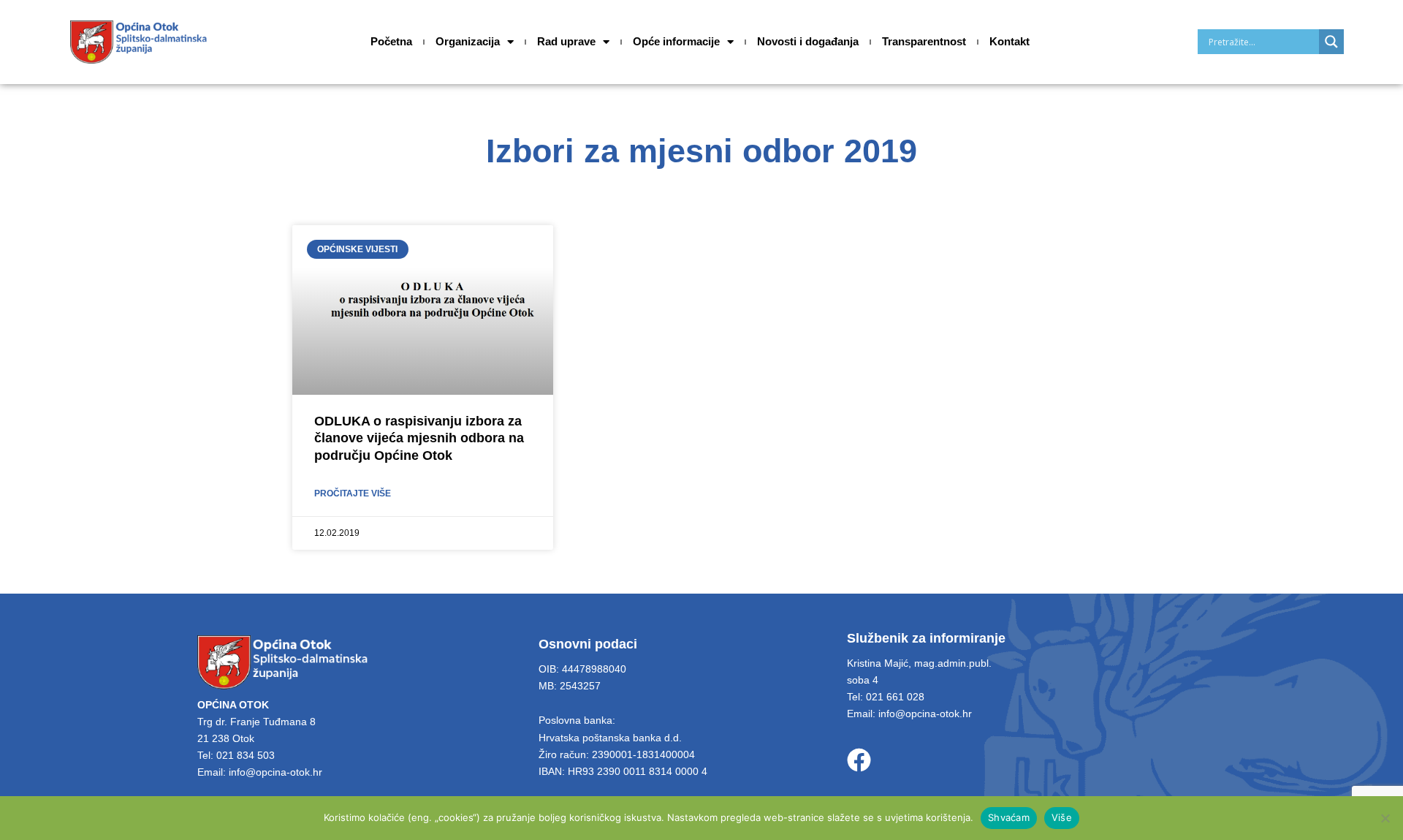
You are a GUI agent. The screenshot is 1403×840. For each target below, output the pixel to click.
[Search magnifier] (1331, 41)
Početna (391, 41)
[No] (1384, 818)
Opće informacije (676, 41)
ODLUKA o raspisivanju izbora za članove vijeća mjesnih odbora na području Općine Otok (419, 438)
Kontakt (1009, 41)
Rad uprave (566, 41)
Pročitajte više (352, 493)
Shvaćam (1009, 817)
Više (1062, 817)
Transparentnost (924, 41)
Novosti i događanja (808, 41)
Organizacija (468, 41)
